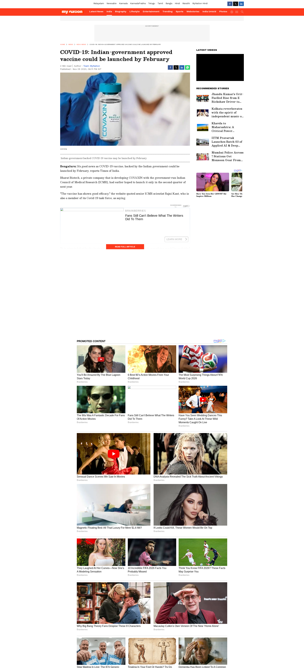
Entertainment (151, 11)
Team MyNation (91, 66)
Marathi (186, 3)
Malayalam (98, 3)
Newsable (112, 3)
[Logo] (73, 12)
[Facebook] (229, 4)
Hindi (177, 3)
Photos (223, 11)
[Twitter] (235, 4)
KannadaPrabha (138, 3)
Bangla (169, 3)
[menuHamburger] (236, 12)
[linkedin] (241, 4)
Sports (179, 11)
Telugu (151, 3)
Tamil (160, 3)
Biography (120, 11)
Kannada (123, 3)
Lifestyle (135, 11)
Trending (167, 11)
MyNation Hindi (200, 3)
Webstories (193, 11)
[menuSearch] (242, 12)
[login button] (233, 12)
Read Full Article (125, 247)
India (109, 11)
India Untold (209, 11)
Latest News (96, 11)
